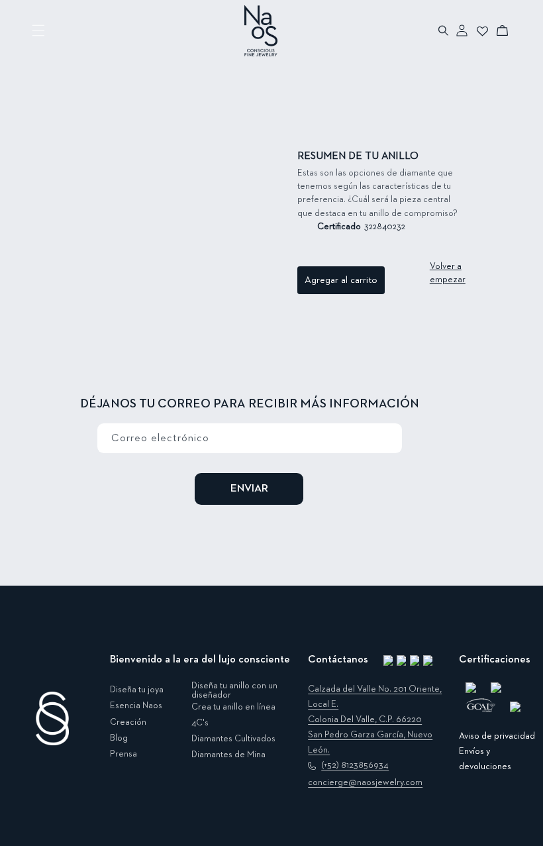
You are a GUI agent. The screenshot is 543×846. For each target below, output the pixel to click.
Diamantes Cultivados (233, 738)
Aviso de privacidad (497, 736)
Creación (128, 722)
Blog (119, 738)
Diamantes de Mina (228, 754)
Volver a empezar (448, 273)
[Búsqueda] (444, 30)
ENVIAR (249, 488)
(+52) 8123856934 (355, 765)
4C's (200, 722)
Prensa (123, 754)
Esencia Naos (136, 705)
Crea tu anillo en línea (233, 707)
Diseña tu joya (137, 689)
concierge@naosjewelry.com (365, 782)
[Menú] (38, 30)
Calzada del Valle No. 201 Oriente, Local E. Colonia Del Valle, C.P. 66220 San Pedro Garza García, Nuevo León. (375, 719)
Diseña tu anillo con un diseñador (234, 691)
